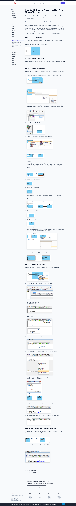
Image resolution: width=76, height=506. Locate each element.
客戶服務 (40, 497)
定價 (43, 3)
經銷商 (65, 0)
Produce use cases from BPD (17, 48)
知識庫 (49, 496)
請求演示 (46, 3)
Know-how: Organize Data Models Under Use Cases (36, 485)
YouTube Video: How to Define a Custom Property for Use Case (38, 481)
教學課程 (49, 498)
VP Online (18, 0)
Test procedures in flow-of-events (16, 46)
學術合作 (58, 498)
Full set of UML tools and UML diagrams (34, 487)
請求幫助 (40, 496)
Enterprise (50, 21)
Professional (54, 21)
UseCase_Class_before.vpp (31, 470)
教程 (16, 5)
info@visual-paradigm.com (17, 500)
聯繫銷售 (63, 0)
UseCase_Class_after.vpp (31, 472)
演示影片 (49, 497)
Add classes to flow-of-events (17, 40)
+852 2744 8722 (15, 498)
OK (63, 504)
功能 (37, 3)
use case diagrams (33, 31)
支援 (40, 3)
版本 (30, 496)
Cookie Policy (54, 504)
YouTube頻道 (59, 497)
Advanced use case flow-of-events (16, 43)
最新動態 (33, 3)
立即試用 (30, 497)
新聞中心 (58, 496)
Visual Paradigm (40, 61)
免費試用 (62, 3)
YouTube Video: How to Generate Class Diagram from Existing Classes (40, 483)
